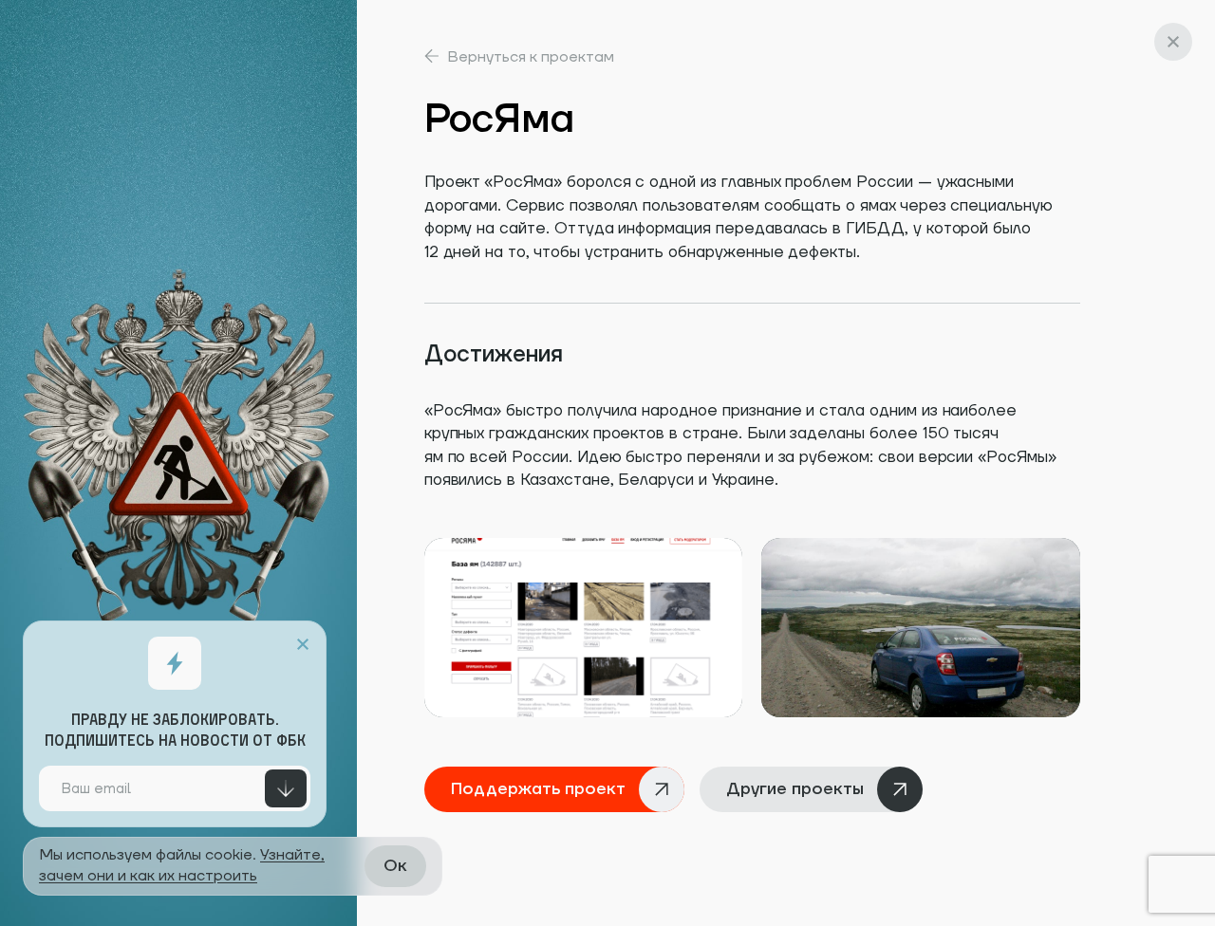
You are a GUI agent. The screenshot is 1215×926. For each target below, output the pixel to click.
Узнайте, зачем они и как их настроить (182, 865)
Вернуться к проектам (530, 56)
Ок (395, 866)
